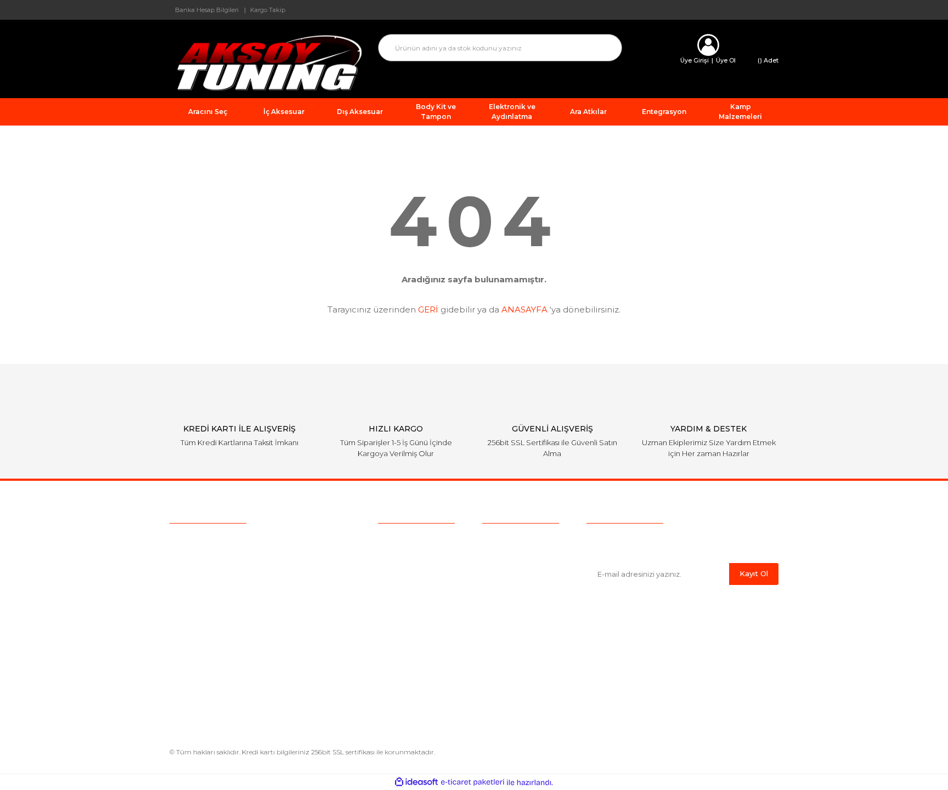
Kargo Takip (267, 10)
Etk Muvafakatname (520, 641)
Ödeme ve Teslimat (519, 556)
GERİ (428, 309)
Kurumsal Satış (406, 556)
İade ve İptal (505, 590)
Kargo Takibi (401, 590)
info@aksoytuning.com (239, 562)
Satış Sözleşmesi (513, 539)
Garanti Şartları (509, 607)
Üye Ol (726, 60)
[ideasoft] (416, 782)
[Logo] (266, 62)
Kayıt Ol (754, 573)
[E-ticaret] (473, 782)
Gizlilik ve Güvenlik (516, 573)
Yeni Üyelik (398, 607)
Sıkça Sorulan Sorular (418, 573)
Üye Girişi (694, 60)
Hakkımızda (400, 539)
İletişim (391, 624)
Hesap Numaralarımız (523, 624)
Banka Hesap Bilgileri (207, 10)
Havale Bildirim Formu (524, 686)
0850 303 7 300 (238, 541)
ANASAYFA (524, 309)
